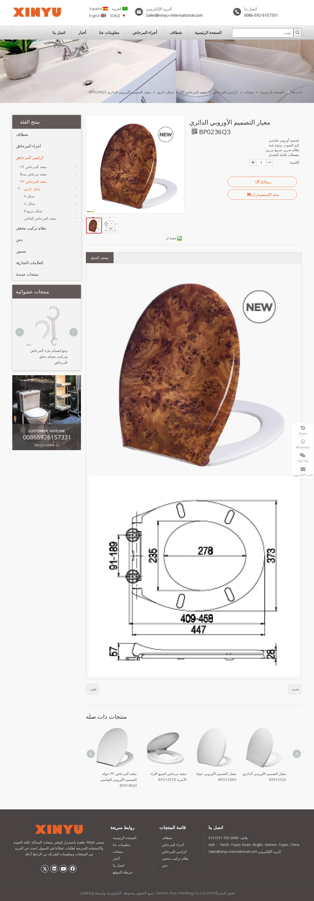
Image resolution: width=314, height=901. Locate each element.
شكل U (29, 203)
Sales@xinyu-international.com (174, 15)
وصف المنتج (99, 257)
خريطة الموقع (123, 872)
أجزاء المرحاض (28, 146)
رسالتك (266, 182)
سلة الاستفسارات (265, 194)
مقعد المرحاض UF (33, 166)
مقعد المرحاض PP (33, 181)
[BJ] (46, 412)
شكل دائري (32, 188)
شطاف (22, 134)
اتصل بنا (118, 865)
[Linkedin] (54, 868)
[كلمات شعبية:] (297, 32)
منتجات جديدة (27, 274)
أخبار (116, 858)
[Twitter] (45, 868)
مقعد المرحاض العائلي (40, 218)
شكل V (29, 196)
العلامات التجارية (29, 262)
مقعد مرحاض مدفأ (33, 174)
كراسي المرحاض (30, 157)
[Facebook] (73, 868)
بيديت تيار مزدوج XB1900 (49, 308)
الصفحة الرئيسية (124, 837)
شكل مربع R (33, 211)
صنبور (21, 251)
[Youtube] (63, 868)
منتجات (118, 851)
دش (19, 239)
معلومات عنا (122, 844)
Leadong (87, 893)
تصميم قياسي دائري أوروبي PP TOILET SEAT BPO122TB (271, 779)
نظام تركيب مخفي (31, 228)
